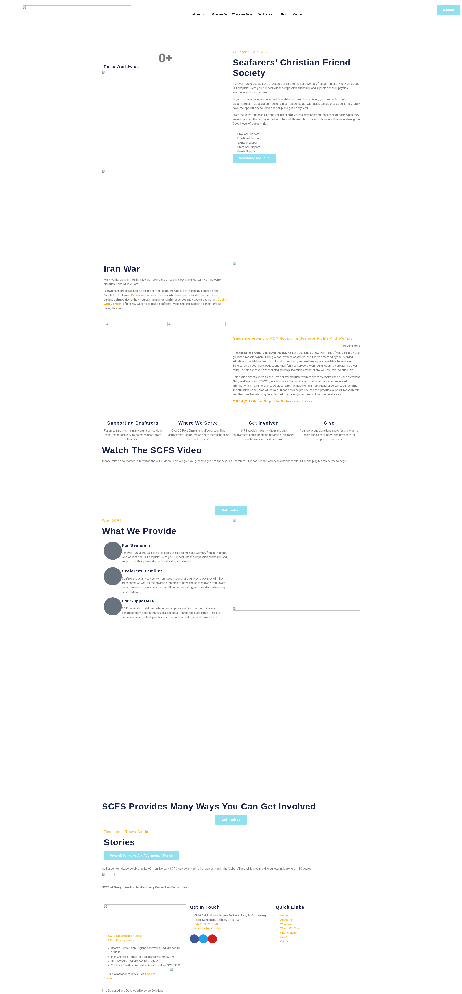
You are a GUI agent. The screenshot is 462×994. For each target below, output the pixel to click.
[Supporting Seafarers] (132, 414)
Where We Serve (242, 14)
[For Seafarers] (113, 551)
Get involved (264, 422)
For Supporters (138, 601)
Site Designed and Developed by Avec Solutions (132, 990)
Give (329, 422)
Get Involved (265, 14)
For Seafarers (136, 545)
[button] (5, 46)
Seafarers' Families (142, 571)
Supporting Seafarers (132, 422)
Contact (298, 14)
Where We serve (198, 422)
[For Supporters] (113, 606)
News (284, 14)
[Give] (329, 414)
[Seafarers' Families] (113, 576)
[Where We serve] (198, 414)
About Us (198, 14)
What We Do (219, 14)
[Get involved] (263, 414)
